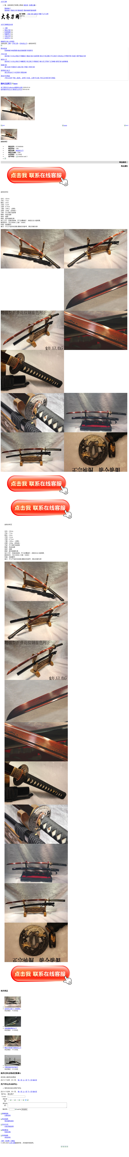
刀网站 (12, 1141)
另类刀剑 (32, 67)
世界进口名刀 (5, 70)
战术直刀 (8, 56)
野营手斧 (68, 56)
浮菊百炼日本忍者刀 (11, 1067)
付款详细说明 (9, 1126)
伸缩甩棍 (14, 50)
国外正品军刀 (6, 84)
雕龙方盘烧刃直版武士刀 (13, 1048)
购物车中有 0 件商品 (7, 41)
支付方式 (5, 1124)
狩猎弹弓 (30, 50)
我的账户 (8, 8)
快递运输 (8, 1132)
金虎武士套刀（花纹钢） (13, 1009)
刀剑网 (7, 1141)
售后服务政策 (9, 1121)
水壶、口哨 (30, 78)
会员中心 (8, 38)
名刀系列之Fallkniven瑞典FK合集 (12, 87)
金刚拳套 (65, 61)
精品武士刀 (19, 150)
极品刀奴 (30, 56)
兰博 (46, 14)
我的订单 (14, 10)
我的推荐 (33, 10)
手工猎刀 (54, 56)
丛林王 (36, 14)
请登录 (26, 5)
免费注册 (32, 5)
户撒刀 (26, 67)
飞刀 (43, 14)
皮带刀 (24, 78)
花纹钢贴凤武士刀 (11, 1028)
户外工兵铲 (8, 78)
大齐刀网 (4, 1)
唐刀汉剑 (8, 67)
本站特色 (8, 1137)
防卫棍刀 (48, 56)
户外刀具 (15, 43)
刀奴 (28, 14)
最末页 (34, 1080)
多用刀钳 (59, 61)
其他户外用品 (5, 76)
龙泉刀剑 (20, 67)
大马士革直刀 (15, 56)
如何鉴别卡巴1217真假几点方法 (11, 89)
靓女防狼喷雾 (22, 50)
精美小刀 (4, 59)
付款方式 (8, 36)
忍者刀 (74, 56)
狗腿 (40, 14)
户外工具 (43, 78)
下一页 (30, 1080)
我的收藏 (27, 10)
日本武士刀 (23, 43)
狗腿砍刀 (23, 56)
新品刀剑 (8, 30)
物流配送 (5, 1130)
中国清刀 (14, 67)
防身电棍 (8, 32)
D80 (32, 14)
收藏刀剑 (4, 65)
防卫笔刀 (30, 61)
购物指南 (5, 1113)
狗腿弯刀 (8, 34)
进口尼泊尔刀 (9, 72)
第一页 (20, 1080)
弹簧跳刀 (36, 61)
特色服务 (5, 1135)
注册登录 (8, 1115)
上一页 (25, 1080)
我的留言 (20, 10)
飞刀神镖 (52, 61)
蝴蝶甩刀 (23, 61)
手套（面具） (17, 78)
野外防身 (4, 48)
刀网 (6, 28)
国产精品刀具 (81, 56)
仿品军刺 (36, 56)
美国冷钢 (23, 72)
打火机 (37, 78)
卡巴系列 (17, 72)
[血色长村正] (18, 124)
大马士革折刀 (15, 61)
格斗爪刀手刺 (44, 61)
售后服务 (5, 1119)
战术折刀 (8, 61)
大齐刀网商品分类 (7, 24)
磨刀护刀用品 (50, 78)
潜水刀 (42, 56)
